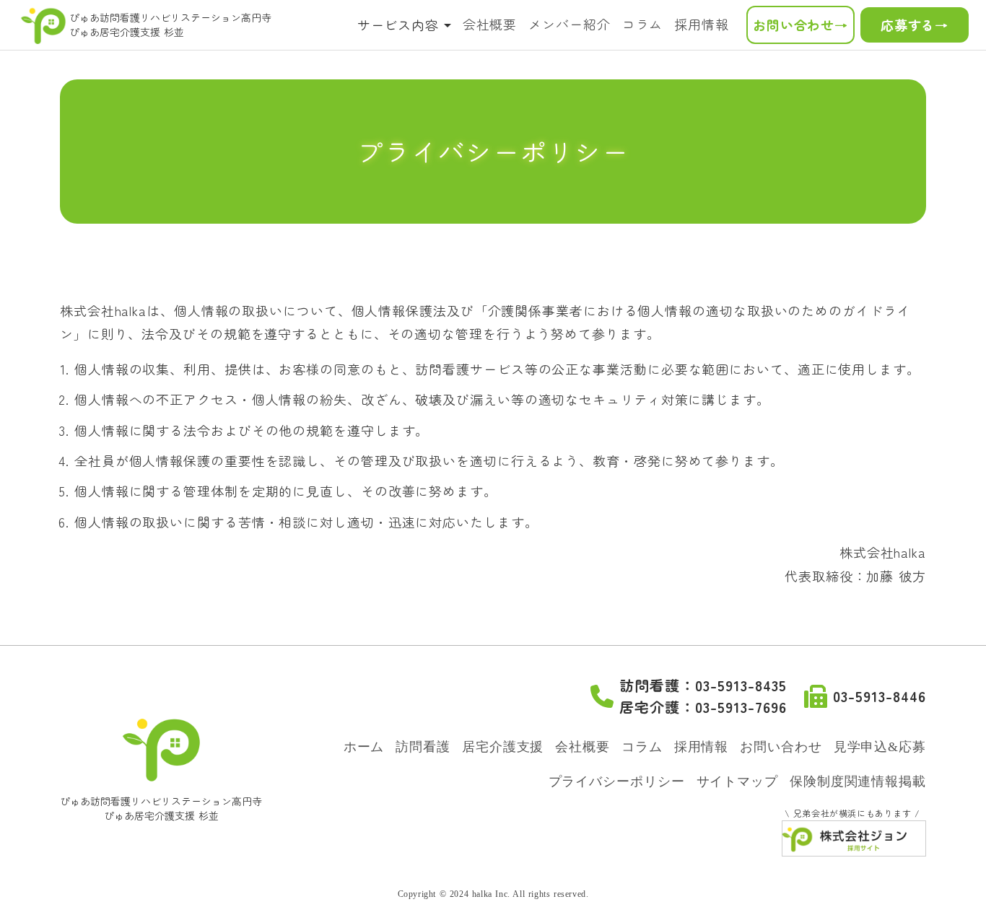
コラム (642, 23)
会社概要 (490, 23)
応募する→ (915, 24)
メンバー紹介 (569, 23)
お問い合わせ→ (800, 24)
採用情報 (701, 23)
